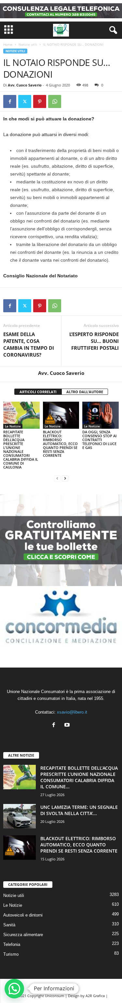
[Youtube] (68, 725)
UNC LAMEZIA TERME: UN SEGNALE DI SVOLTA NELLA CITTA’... (79, 810)
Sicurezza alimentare (23, 934)
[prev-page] (57, 478)
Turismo (11, 954)
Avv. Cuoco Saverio (25, 85)
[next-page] (65, 478)
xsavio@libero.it (72, 712)
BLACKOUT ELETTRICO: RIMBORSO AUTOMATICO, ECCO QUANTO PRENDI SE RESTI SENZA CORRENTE (60, 443)
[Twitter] (24, 101)
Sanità (9, 924)
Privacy (51, 985)
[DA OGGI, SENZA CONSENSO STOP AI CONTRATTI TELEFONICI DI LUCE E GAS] (100, 415)
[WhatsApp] (54, 101)
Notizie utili (28, 44)
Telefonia (11, 944)
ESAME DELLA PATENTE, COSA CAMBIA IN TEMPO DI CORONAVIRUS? (28, 344)
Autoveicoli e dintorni (23, 915)
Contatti (71, 985)
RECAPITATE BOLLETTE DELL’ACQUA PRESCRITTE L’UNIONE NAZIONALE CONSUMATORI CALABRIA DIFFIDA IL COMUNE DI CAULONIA (20, 449)
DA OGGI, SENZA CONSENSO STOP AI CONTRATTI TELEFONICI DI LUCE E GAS (99, 439)
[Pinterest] (39, 101)
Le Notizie (13, 426)
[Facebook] (9, 101)
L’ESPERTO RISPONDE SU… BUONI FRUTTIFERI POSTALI (94, 341)
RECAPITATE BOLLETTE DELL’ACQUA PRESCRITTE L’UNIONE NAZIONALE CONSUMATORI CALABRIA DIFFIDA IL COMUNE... (79, 777)
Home (7, 44)
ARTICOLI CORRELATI (38, 391)
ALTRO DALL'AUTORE (84, 391)
